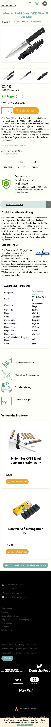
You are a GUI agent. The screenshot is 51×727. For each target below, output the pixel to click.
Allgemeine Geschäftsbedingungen (16, 619)
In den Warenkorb (28, 111)
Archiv (7, 658)
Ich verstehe (25, 725)
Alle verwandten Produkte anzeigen (25, 565)
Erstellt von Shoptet (28, 709)
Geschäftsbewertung (10, 616)
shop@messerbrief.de (15, 585)
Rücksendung (6, 623)
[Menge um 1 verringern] (11, 112)
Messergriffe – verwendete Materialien (18, 653)
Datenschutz (6, 630)
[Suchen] (30, 3)
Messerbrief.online (14, 593)
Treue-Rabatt (6, 609)
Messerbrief (11, 589)
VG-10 (28, 129)
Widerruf (5, 627)
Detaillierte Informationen (12, 146)
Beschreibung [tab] (14, 204)
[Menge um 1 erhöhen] (11, 109)
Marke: (9, 154)
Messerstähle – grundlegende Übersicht (19, 648)
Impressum (5, 612)
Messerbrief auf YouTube (16, 597)
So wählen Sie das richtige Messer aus (18, 644)
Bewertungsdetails (34, 22)
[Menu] (44, 3)
